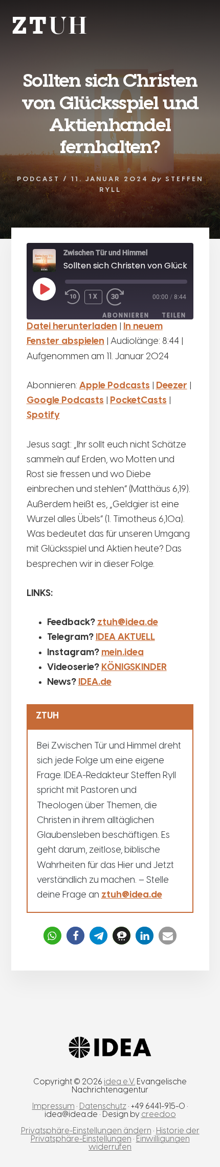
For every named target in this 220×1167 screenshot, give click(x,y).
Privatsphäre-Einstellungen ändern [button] (86, 1131)
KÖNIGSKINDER (134, 668)
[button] (52, 936)
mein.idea (122, 653)
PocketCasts (138, 401)
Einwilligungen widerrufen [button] (139, 1143)
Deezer (171, 386)
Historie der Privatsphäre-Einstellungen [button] (115, 1135)
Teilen (174, 315)
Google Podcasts (65, 401)
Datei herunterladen (72, 327)
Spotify (43, 415)
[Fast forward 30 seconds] (121, 297)
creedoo (158, 1114)
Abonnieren (125, 315)
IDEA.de (95, 682)
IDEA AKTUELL (125, 637)
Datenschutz (102, 1106)
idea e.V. (119, 1082)
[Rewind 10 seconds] (72, 297)
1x (93, 296)
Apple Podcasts (114, 386)
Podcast (38, 179)
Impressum (53, 1106)
